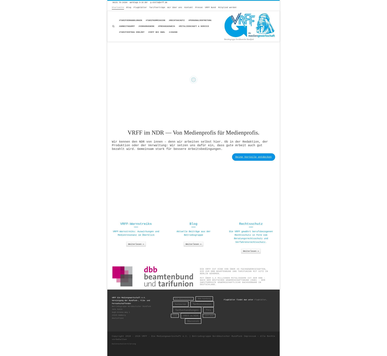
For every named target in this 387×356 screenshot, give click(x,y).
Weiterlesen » (136, 244)
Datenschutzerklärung (124, 344)
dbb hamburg (204, 299)
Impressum (250, 336)
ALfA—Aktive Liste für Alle (183, 298)
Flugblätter (260, 300)
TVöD (175, 315)
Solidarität (180, 304)
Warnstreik (193, 321)
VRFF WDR (209, 315)
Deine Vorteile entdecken (253, 157)
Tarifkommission (202, 304)
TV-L (208, 310)
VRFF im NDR (190, 315)
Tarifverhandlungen (187, 310)
